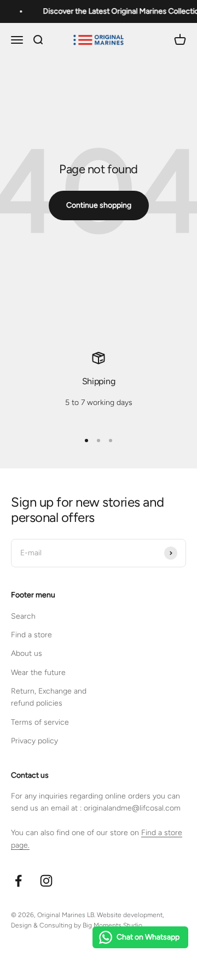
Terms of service (40, 722)
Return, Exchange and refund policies (48, 697)
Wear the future (38, 672)
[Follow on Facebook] (18, 880)
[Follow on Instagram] (46, 880)
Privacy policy (34, 740)
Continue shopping (98, 205)
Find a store (31, 634)
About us (26, 653)
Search (23, 616)
